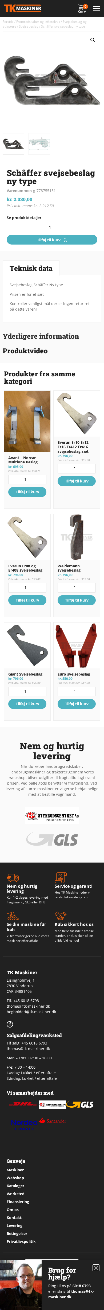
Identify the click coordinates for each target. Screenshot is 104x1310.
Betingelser (17, 1233)
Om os (13, 1209)
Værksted (16, 1193)
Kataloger (15, 1185)
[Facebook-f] (10, 1024)
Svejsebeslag (28, 26)
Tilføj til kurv (49, 239)
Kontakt (14, 1217)
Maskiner (15, 1169)
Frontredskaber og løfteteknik (38, 21)
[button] (93, 40)
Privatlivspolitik (21, 1241)
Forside (8, 21)
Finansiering (18, 1201)
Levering (14, 1225)
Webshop (15, 1177)
